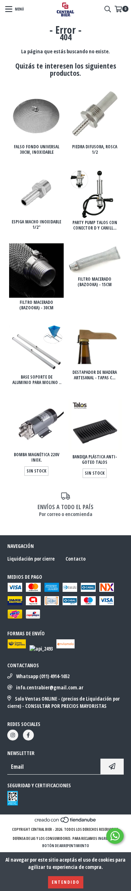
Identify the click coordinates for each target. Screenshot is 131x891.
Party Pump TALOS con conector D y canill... (94, 225)
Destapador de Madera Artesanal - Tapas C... (94, 375)
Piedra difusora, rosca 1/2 (94, 149)
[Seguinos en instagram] (12, 735)
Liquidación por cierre (31, 558)
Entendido (66, 882)
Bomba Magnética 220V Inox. (36, 457)
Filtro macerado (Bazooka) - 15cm (95, 281)
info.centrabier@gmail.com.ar (49, 687)
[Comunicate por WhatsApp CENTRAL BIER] (115, 836)
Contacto (76, 558)
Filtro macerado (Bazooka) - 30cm (36, 305)
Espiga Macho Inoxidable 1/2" (36, 224)
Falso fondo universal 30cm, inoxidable (36, 149)
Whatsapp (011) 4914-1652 (43, 676)
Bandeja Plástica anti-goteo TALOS (94, 459)
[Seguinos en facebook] (28, 735)
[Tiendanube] (66, 822)
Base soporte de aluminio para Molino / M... (36, 379)
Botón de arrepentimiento (65, 845)
